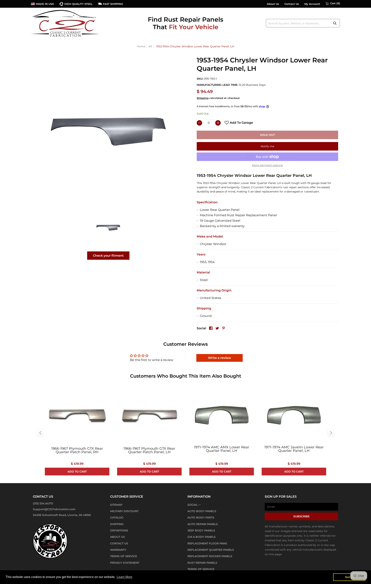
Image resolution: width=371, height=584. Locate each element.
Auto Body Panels (201, 511)
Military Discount (124, 511)
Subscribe (301, 516)
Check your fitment (108, 255)
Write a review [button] (219, 358)
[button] (333, 3)
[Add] (218, 123)
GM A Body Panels (201, 537)
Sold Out (267, 135)
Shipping (202, 98)
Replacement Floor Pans (207, 543)
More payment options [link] (267, 165)
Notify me (267, 146)
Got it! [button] (349, 577)
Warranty (118, 550)
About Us (273, 4)
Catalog (116, 517)
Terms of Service (123, 556)
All (150, 46)
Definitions (119, 530)
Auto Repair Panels (202, 524)
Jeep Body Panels (201, 530)
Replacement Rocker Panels (209, 556)
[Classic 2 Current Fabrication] (65, 23)
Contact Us (291, 4)
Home (141, 46)
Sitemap (116, 505)
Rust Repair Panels (202, 562)
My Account (312, 4)
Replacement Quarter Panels (210, 550)
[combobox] (303, 23)
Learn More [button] (124, 577)
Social (192, 505)
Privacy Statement (124, 562)
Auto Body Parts (200, 517)
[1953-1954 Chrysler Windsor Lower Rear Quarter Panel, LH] (108, 227)
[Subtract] (199, 123)
